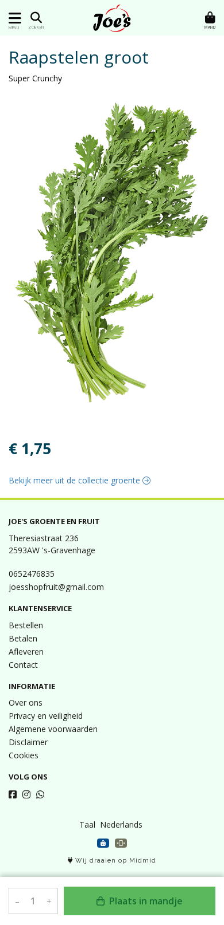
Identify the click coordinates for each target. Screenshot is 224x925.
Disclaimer (28, 742)
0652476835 (32, 573)
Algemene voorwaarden (53, 728)
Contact (23, 664)
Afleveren (26, 651)
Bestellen (26, 625)
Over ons (26, 702)
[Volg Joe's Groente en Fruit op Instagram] (26, 794)
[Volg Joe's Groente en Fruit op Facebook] (13, 794)
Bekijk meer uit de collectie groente (75, 480)
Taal (87, 824)
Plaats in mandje (145, 901)
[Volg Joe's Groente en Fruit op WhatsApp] (40, 794)
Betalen (23, 638)
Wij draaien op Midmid (114, 860)
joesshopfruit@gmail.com (56, 586)
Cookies (23, 755)
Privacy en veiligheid (46, 715)
